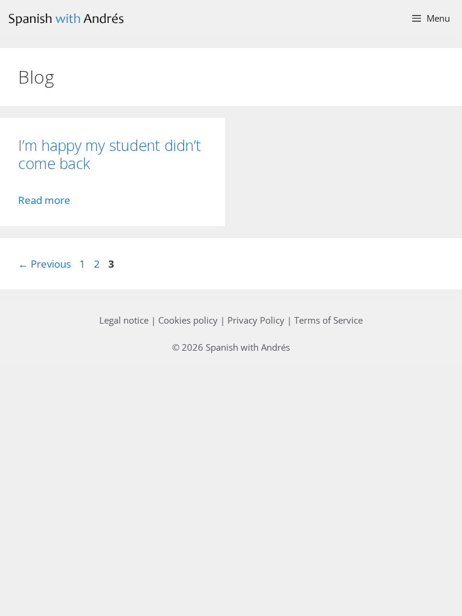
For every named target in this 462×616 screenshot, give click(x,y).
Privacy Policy (256, 320)
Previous (44, 264)
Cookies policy (188, 320)
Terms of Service (328, 320)
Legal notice (124, 320)
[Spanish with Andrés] (69, 18)
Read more (44, 200)
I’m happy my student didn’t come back (109, 154)
